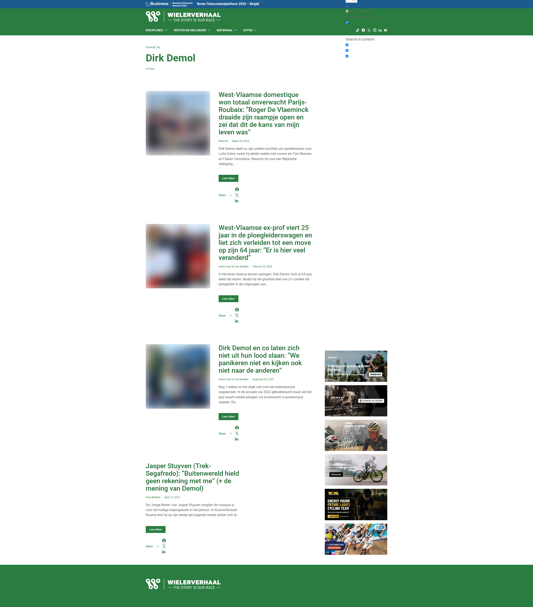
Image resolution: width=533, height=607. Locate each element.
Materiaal (225, 30)
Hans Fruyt (225, 266)
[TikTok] (357, 30)
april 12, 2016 (172, 497)
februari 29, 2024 (262, 266)
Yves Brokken (241, 266)
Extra (248, 30)
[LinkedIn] (380, 30)
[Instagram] (374, 30)
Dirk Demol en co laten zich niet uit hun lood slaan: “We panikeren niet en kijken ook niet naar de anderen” (260, 359)
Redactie (223, 141)
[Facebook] (363, 30)
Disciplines (154, 30)
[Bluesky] (385, 30)
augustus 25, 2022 (263, 379)
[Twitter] (369, 30)
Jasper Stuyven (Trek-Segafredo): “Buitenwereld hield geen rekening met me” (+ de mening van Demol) (192, 477)
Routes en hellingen (190, 30)
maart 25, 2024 (240, 141)
